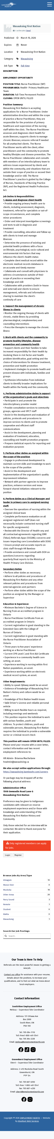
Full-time (25, 65)
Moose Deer (8, 885)
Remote (6, 904)
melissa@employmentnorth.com (30, 1042)
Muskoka (7, 890)
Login (7, 855)
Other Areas (8, 894)
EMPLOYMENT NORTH (30, 1118)
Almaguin (7, 880)
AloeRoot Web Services (28, 1121)
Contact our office (12, 974)
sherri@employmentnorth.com (30, 1091)
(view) (28, 31)
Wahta (6, 914)
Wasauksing (27, 58)
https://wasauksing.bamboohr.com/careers (25, 771)
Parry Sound (8, 899)
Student (7, 909)
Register (18, 855)
